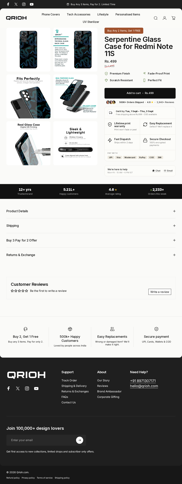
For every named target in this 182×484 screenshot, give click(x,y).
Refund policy (13, 478)
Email (170, 170)
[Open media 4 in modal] (75, 96)
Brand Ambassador (109, 391)
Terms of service (45, 478)
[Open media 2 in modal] (75, 50)
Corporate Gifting (108, 397)
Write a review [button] (159, 292)
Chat (158, 170)
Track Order (69, 380)
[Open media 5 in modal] (28, 143)
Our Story (103, 380)
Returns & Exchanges (75, 391)
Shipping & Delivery (74, 386)
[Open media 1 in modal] (28, 50)
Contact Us (68, 402)
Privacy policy (28, 478)
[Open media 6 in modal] (75, 143)
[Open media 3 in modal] (28, 96)
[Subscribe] (79, 440)
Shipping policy (62, 478)
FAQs (64, 397)
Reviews (102, 386)
